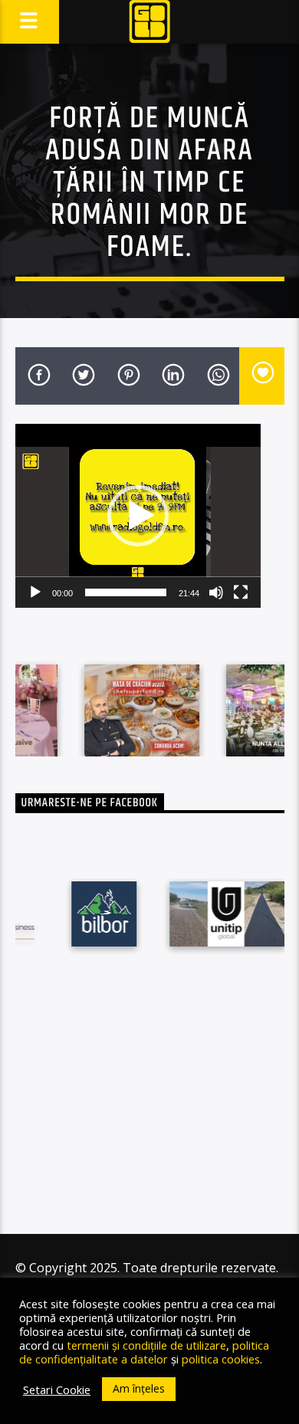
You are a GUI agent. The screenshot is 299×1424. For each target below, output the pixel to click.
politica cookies (221, 1359)
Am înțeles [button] (139, 1388)
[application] (138, 516)
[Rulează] (35, 592)
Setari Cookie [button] (56, 1389)
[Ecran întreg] (240, 592)
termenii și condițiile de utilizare (146, 1345)
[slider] (125, 592)
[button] (138, 515)
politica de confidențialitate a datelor (144, 1352)
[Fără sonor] (216, 592)
